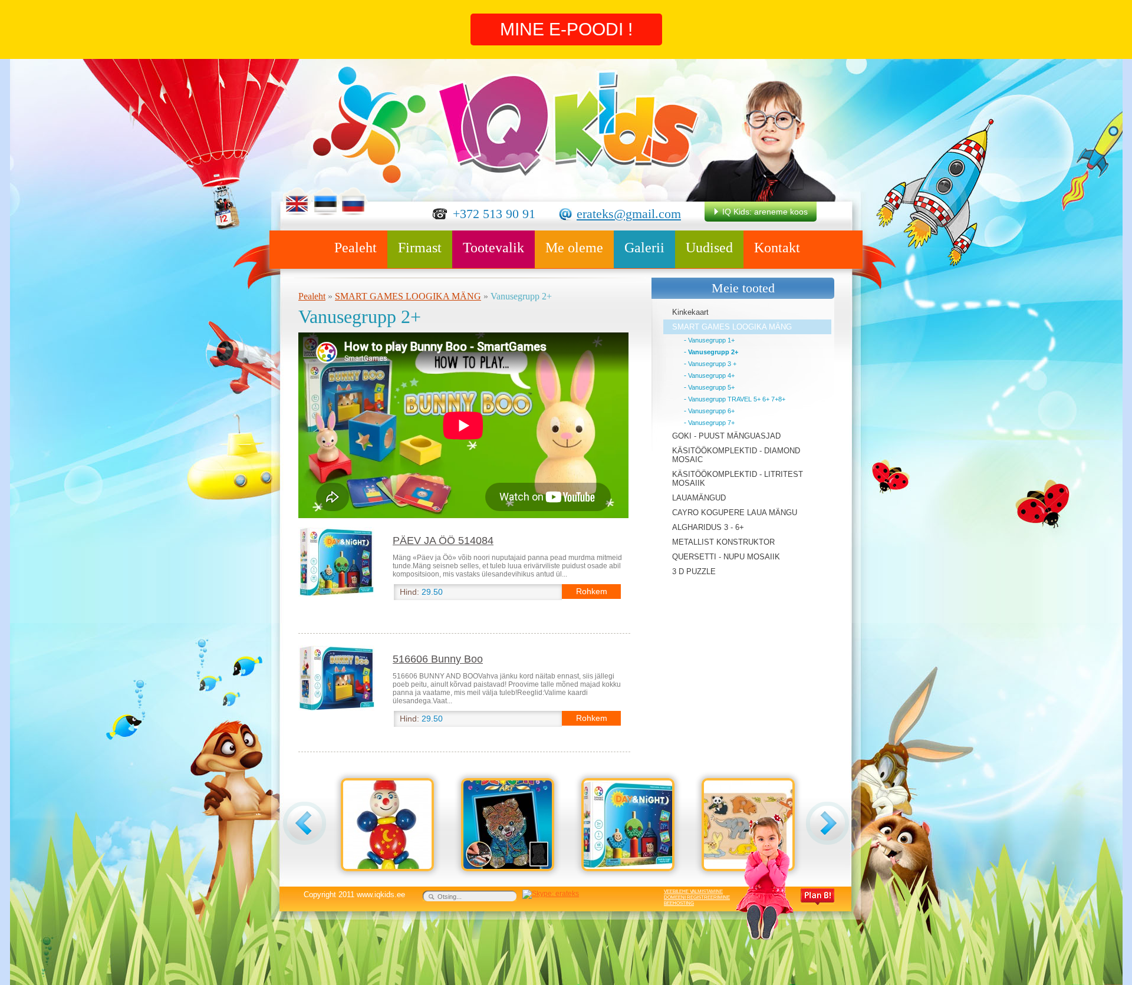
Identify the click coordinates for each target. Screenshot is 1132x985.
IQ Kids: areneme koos (765, 211)
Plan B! (817, 896)
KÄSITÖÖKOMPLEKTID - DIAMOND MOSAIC (736, 455)
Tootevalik (493, 247)
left (304, 823)
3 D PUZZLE (694, 571)
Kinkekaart (690, 312)
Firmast (420, 247)
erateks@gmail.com (629, 213)
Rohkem (591, 591)
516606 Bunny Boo (438, 659)
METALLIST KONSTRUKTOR (723, 542)
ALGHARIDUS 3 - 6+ (708, 527)
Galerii (644, 247)
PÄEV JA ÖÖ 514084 (443, 540)
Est (325, 201)
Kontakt (777, 247)
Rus (354, 201)
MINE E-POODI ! (566, 29)
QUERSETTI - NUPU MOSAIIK (726, 556)
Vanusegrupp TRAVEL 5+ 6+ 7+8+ (736, 399)
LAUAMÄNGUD (699, 497)
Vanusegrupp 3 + (712, 363)
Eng (297, 201)
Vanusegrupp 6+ (711, 410)
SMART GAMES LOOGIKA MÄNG (408, 296)
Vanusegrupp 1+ (711, 340)
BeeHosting (679, 903)
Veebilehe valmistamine (693, 891)
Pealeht (355, 247)
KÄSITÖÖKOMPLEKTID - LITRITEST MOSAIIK (737, 478)
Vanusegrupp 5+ (711, 387)
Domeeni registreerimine (697, 897)
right (827, 823)
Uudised (709, 247)
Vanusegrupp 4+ (711, 375)
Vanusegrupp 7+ (711, 422)
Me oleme (574, 247)
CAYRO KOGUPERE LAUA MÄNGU (734, 512)
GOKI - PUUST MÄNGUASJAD (726, 435)
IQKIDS (505, 124)
